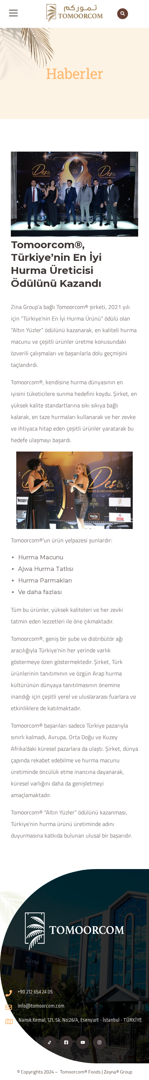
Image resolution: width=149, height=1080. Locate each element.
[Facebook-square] (66, 1042)
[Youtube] (82, 1042)
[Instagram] (99, 1042)
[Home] (74, 931)
